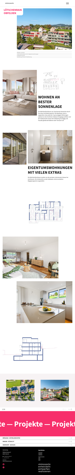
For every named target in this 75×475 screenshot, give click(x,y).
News (39, 460)
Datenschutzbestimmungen (7, 461)
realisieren (40, 454)
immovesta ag (5, 449)
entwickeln (40, 452)
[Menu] (67, 3)
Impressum (4, 459)
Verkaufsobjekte (41, 456)
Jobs (39, 457)
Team (39, 458)
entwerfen (40, 453)
